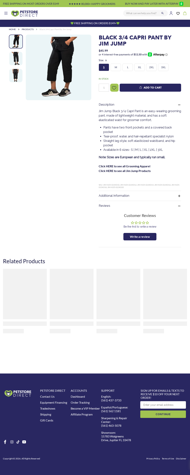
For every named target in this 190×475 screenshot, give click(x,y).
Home (12, 29)
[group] (58, 67)
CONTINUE (163, 414)
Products (28, 29)
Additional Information (114, 195)
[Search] (162, 13)
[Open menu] (6, 13)
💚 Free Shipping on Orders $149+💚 (95, 23)
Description (106, 104)
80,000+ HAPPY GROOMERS (92, 3)
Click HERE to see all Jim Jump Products (125, 171)
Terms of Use (168, 458)
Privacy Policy (153, 458)
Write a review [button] (140, 236)
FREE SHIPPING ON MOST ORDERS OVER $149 (31, 3)
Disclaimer (181, 458)
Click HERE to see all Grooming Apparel (124, 166)
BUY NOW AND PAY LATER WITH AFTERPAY (151, 3)
